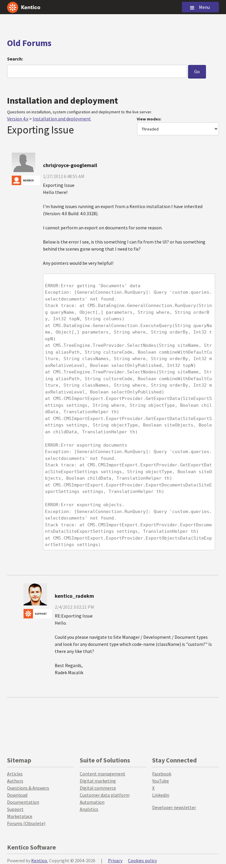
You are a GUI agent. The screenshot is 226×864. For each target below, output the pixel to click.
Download (17, 795)
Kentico (39, 860)
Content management (102, 774)
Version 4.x (17, 119)
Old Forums (29, 42)
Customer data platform (104, 795)
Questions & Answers (28, 788)
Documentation (23, 802)
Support (15, 809)
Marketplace (19, 816)
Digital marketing (98, 781)
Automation (92, 802)
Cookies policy (142, 860)
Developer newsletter (174, 807)
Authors (15, 781)
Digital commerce (98, 788)
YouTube (160, 781)
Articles (15, 774)
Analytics (89, 809)
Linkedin (160, 795)
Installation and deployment (62, 119)
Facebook (161, 774)
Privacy (115, 860)
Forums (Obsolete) (26, 823)
